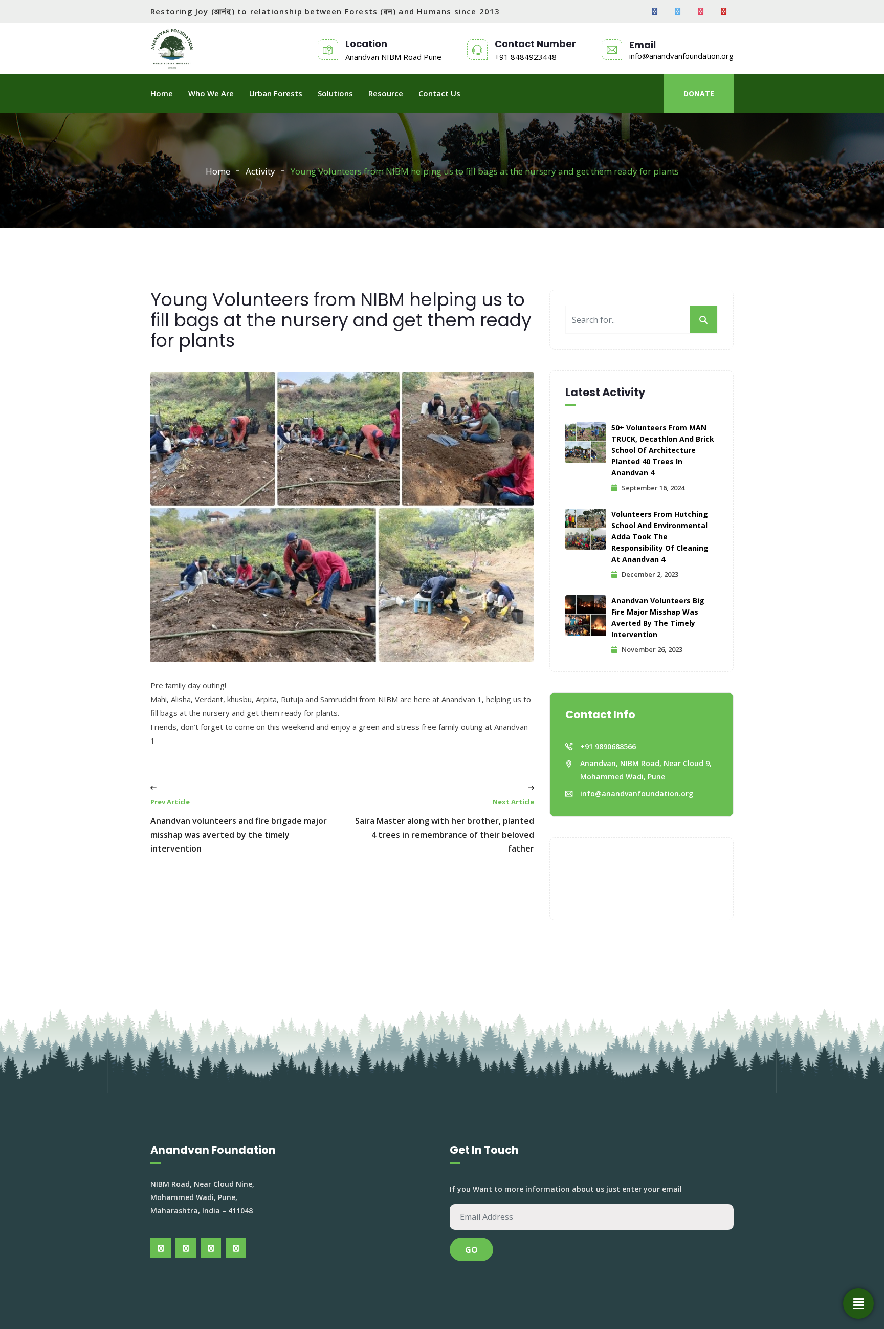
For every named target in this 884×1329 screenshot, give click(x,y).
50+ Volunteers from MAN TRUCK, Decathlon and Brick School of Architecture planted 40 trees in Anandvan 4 (662, 450)
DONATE (698, 93)
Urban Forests (275, 93)
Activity (260, 171)
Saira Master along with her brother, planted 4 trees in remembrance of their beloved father (444, 825)
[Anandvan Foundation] (172, 48)
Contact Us (439, 93)
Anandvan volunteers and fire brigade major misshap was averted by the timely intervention (238, 825)
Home (161, 93)
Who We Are (211, 93)
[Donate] (858, 1303)
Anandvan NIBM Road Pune (393, 57)
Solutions (335, 93)
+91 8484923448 (526, 57)
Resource (385, 93)
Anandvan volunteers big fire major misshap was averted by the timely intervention (657, 617)
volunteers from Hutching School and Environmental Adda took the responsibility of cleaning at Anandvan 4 (660, 536)
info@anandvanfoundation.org (681, 56)
